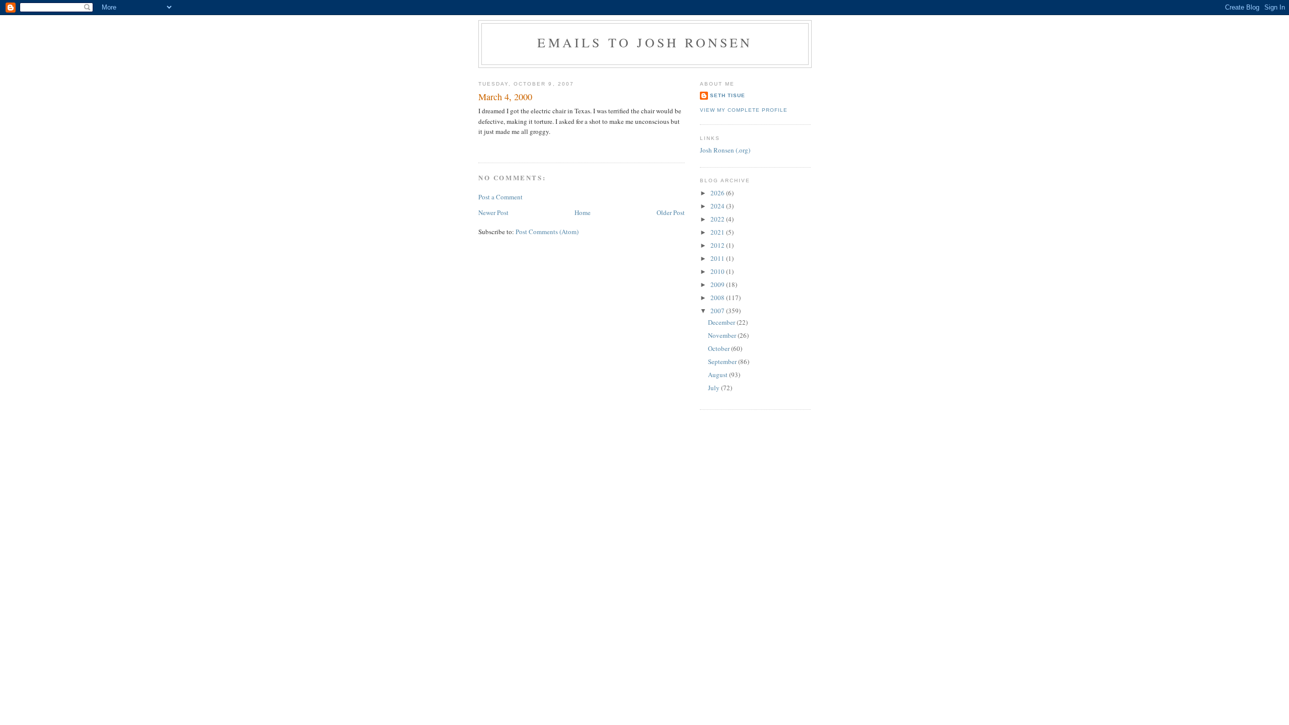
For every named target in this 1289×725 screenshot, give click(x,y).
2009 (718, 284)
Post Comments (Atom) (547, 231)
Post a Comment (500, 196)
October (719, 348)
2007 (718, 310)
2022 (718, 219)
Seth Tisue (727, 95)
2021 (718, 232)
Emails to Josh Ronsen (644, 42)
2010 (718, 271)
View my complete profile (743, 110)
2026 (718, 192)
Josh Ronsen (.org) (725, 150)
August (718, 374)
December (722, 322)
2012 (718, 245)
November (723, 335)
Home (583, 212)
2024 (718, 205)
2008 (718, 297)
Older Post (671, 212)
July (714, 387)
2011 (718, 258)
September (723, 361)
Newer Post (493, 212)
